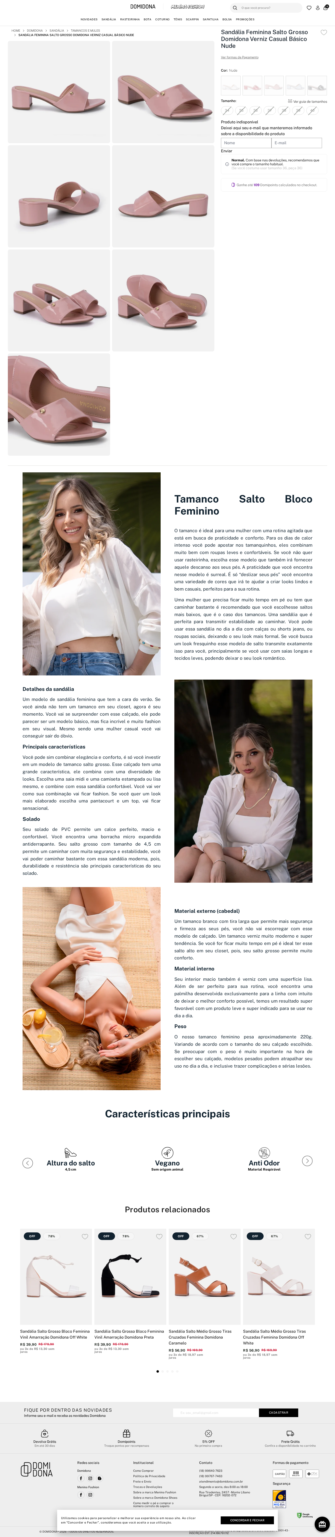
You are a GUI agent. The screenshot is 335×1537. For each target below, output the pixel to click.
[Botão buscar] (235, 7)
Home (16, 30)
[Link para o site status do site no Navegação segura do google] (305, 1516)
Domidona (35, 30)
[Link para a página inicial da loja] (37, 1490)
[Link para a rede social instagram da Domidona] (90, 1478)
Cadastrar (278, 1412)
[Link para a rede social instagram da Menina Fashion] (90, 1494)
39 (298, 110)
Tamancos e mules (85, 30)
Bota (147, 19)
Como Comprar (143, 1470)
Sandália (109, 19)
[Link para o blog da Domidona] (99, 1478)
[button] (308, 1162)
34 (227, 110)
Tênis (178, 19)
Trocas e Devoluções (147, 1486)
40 (312, 110)
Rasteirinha (130, 19)
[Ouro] (279, 1499)
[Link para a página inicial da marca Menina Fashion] (187, 6)
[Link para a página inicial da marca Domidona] (143, 6)
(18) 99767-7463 (210, 1476)
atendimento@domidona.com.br (221, 1481)
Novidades (89, 19)
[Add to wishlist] (324, 32)
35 (241, 110)
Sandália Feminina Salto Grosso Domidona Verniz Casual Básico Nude (76, 35)
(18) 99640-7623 (210, 1470)
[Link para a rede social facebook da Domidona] (81, 1478)
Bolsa (227, 19)
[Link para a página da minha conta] (318, 8)
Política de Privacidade (149, 1476)
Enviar (226, 151)
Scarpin (192, 19)
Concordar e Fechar (247, 1520)
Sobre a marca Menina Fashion (154, 1492)
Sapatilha (211, 19)
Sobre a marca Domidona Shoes (155, 1497)
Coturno (162, 19)
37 (270, 110)
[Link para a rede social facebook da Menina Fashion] (81, 1494)
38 (284, 110)
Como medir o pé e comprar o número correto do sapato (153, 1505)
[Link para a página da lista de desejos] (309, 8)
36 (255, 110)
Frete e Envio (142, 1481)
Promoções (245, 19)
